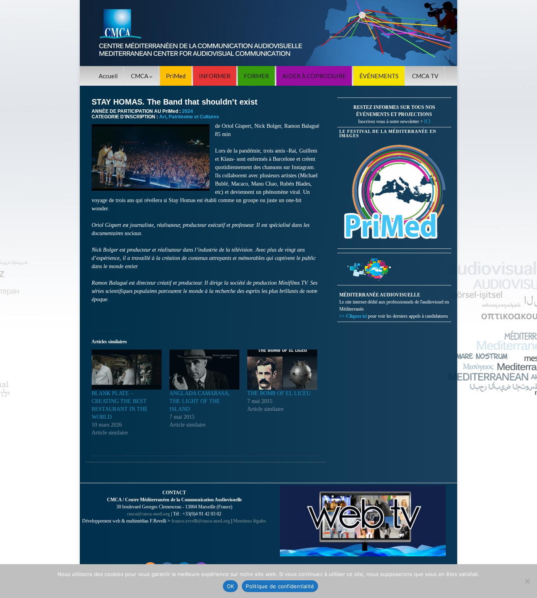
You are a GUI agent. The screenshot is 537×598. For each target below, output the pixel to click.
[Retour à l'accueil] (268, 33)
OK (230, 586)
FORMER (256, 75)
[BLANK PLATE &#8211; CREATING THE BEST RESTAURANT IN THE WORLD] (127, 370)
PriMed (176, 75)
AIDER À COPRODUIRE (314, 75)
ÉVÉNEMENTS (379, 75)
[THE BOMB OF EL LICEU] (282, 370)
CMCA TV (425, 75)
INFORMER (214, 75)
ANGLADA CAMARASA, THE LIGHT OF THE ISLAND (199, 401)
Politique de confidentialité (280, 586)
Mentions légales (249, 521)
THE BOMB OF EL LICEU (279, 393)
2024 (187, 111)
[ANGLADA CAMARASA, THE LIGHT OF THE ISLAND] (204, 370)
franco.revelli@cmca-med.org (200, 521)
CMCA (140, 75)
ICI (427, 121)
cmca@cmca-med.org (148, 514)
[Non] (527, 581)
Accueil (108, 75)
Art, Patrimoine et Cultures (189, 117)
